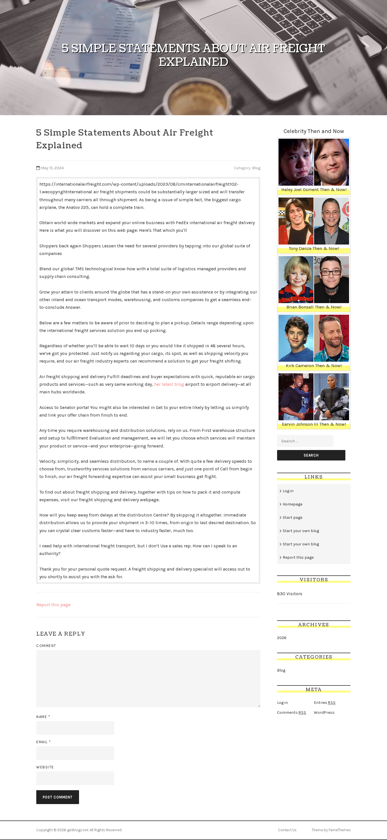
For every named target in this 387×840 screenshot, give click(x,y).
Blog (256, 168)
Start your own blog (301, 530)
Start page (292, 517)
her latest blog (169, 384)
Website (45, 767)
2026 (281, 637)
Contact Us (287, 830)
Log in (288, 490)
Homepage (292, 504)
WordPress (324, 712)
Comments (291, 712)
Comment (46, 646)
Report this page (53, 604)
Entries (325, 702)
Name (43, 717)
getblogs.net (77, 830)
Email (43, 742)
